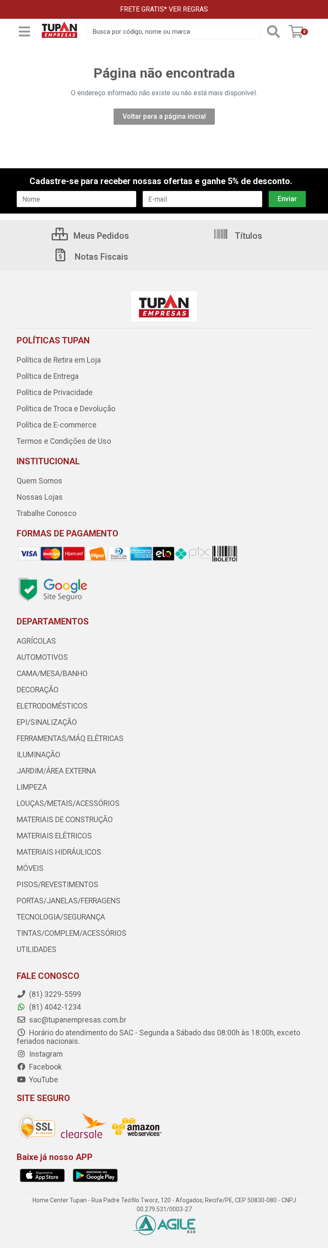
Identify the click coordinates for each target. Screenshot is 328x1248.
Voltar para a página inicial (164, 116)
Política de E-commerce (57, 425)
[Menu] (24, 31)
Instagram (45, 1054)
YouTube (42, 1079)
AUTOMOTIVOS (42, 657)
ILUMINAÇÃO (38, 754)
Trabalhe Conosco (46, 513)
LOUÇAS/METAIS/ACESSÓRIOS (68, 803)
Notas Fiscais (100, 257)
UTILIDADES (36, 949)
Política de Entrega (48, 376)
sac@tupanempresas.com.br (76, 1020)
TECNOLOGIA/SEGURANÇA (61, 917)
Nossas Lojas (40, 497)
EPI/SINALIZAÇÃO (47, 722)
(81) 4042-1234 (54, 1007)
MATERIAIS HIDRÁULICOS (59, 852)
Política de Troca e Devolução (66, 408)
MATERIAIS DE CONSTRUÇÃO (65, 819)
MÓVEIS (30, 868)
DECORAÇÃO (38, 690)
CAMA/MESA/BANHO (52, 673)
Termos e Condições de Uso (64, 441)
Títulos (247, 236)
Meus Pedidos (100, 236)
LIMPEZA (32, 787)
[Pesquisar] (273, 31)
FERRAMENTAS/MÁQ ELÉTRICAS (70, 738)
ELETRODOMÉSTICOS (52, 706)
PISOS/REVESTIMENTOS (57, 884)
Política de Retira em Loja (59, 360)
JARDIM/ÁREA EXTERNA (56, 771)
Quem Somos (39, 481)
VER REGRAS (188, 9)
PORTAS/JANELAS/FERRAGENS (68, 900)
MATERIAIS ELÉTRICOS (54, 836)
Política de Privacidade (55, 392)
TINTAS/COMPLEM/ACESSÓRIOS (71, 933)
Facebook (44, 1067)
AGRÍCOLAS (36, 641)
